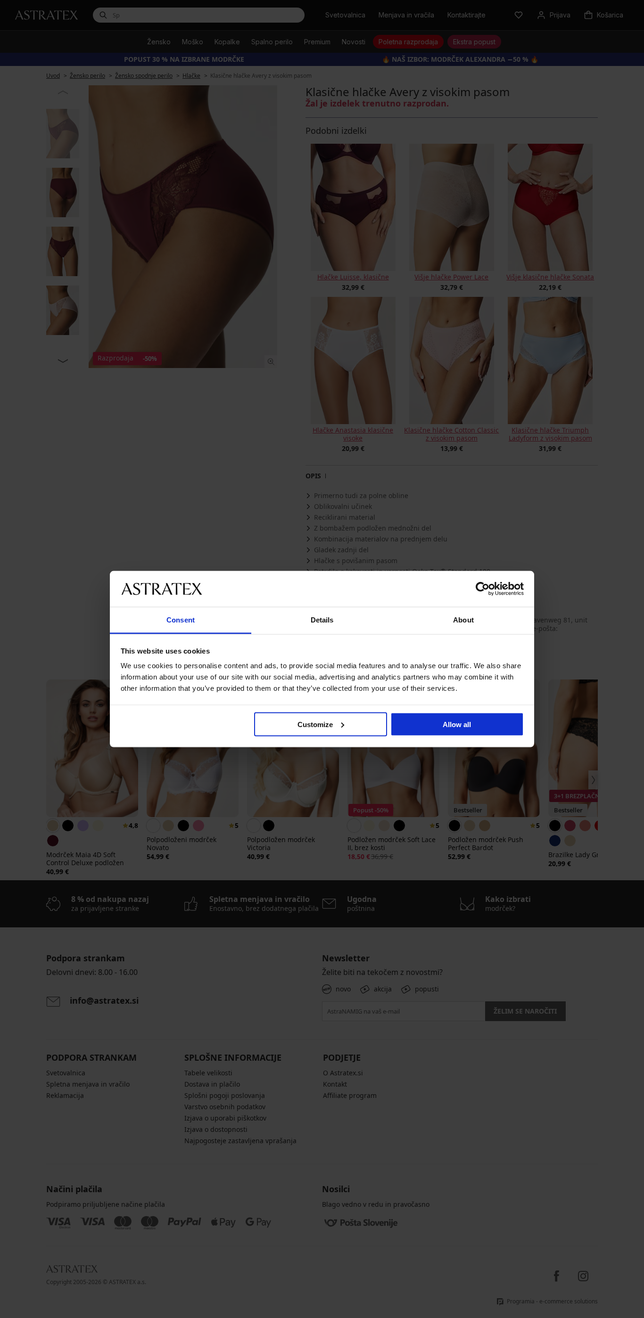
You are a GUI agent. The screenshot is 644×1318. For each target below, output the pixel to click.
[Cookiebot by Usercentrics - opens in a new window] (482, 588)
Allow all (457, 724)
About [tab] (463, 620)
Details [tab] (322, 620)
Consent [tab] (180, 620)
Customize (315, 724)
